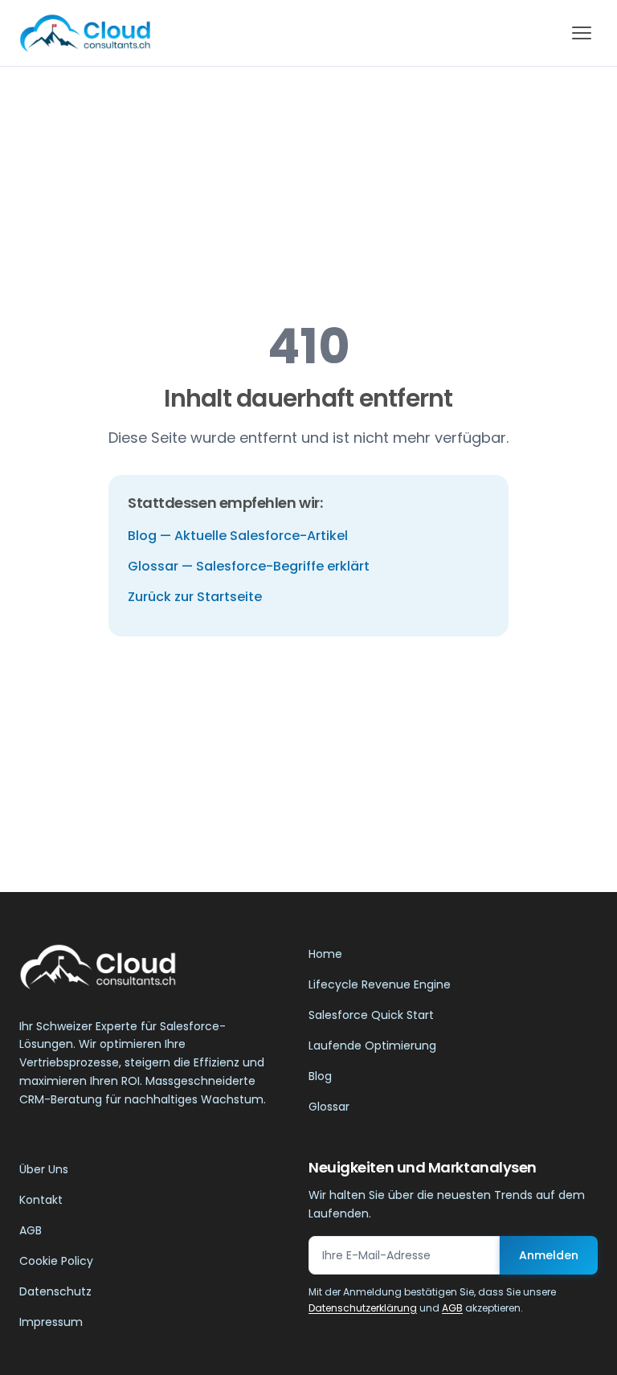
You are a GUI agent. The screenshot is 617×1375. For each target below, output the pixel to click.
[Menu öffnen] (582, 33)
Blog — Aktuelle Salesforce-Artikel (238, 535)
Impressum (51, 1322)
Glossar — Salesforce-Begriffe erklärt (249, 566)
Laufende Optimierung (372, 1045)
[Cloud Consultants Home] (84, 33)
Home (325, 954)
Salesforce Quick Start (371, 1015)
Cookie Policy (56, 1261)
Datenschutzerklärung (362, 1308)
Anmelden (548, 1255)
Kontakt (41, 1200)
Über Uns (43, 1169)
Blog (320, 1076)
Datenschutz (55, 1291)
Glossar (328, 1107)
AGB (30, 1230)
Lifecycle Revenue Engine (379, 984)
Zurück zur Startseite (195, 596)
